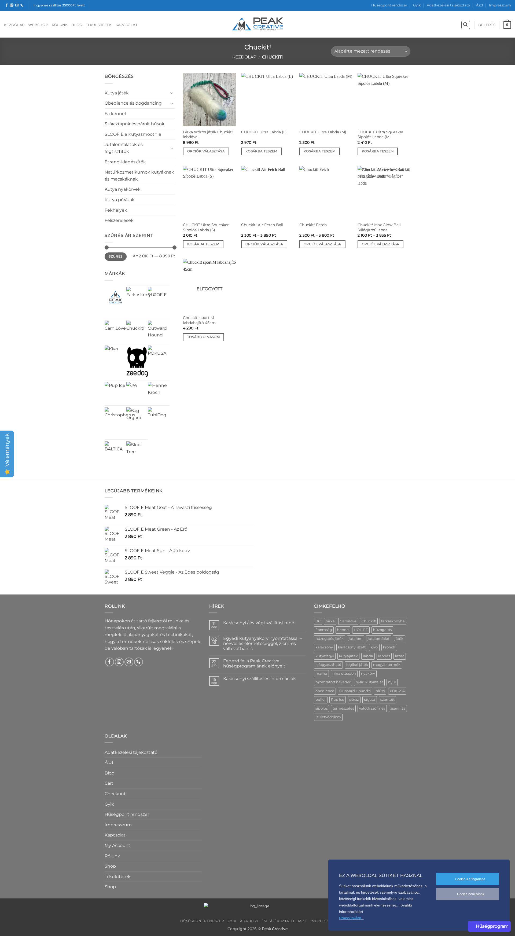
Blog (76, 25)
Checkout (115, 793)
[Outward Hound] (159, 331)
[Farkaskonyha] (141, 302)
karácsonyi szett (352, 647)
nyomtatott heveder (333, 682)
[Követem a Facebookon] (6, 5)
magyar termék (386, 665)
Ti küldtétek (99, 25)
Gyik (417, 5)
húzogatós (382, 630)
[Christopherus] (120, 422)
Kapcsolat (126, 25)
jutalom (356, 639)
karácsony (324, 647)
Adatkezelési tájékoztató (448, 5)
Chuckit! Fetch (313, 224)
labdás (384, 656)
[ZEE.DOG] (137, 362)
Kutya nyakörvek (123, 189)
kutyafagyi (324, 656)
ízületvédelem (328, 717)
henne (343, 630)
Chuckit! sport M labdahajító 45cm (199, 320)
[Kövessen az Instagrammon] (11, 5)
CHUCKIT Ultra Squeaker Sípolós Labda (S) (206, 227)
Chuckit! (369, 621)
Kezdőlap (14, 25)
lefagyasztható (328, 665)
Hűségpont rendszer (389, 5)
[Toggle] (172, 93)
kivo (374, 647)
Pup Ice (337, 700)
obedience (324, 691)
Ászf (479, 5)
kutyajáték (348, 656)
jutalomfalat (378, 639)
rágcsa (369, 700)
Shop (110, 866)
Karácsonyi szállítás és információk (259, 678)
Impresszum (500, 5)
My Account (117, 845)
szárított (387, 700)
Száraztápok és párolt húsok (134, 123)
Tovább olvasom (203, 337)
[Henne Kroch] (159, 392)
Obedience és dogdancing (133, 103)
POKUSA (397, 691)
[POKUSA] (159, 356)
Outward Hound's (354, 691)
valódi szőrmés (372, 708)
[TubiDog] (159, 418)
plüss (380, 691)
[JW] (132, 387)
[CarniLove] (115, 331)
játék (399, 639)
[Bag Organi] (137, 418)
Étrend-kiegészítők (125, 161)
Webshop (38, 25)
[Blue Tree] (137, 452)
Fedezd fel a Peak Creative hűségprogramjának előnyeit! (254, 663)
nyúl (392, 682)
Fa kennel (115, 113)
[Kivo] (111, 352)
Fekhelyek (116, 210)
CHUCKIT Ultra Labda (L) (264, 132)
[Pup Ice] (115, 392)
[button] (465, 25)
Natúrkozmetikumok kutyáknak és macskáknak (139, 176)
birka (330, 621)
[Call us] (22, 5)
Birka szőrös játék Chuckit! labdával (208, 135)
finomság (323, 630)
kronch (389, 647)
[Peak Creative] (115, 297)
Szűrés (115, 256)
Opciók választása (206, 151)
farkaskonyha (393, 621)
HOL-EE (361, 630)
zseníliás (397, 708)
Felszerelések (119, 220)
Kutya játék (117, 93)
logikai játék (357, 665)
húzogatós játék (329, 639)
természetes (343, 708)
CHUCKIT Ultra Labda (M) (322, 132)
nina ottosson (344, 673)
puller (320, 700)
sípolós (321, 708)
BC (318, 621)
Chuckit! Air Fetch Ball (262, 224)
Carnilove (348, 621)
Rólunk (60, 25)
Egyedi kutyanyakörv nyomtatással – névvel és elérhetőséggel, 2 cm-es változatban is (262, 643)
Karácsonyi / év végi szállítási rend (259, 622)
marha (321, 673)
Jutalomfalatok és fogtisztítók (124, 148)
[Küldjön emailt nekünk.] (17, 5)
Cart (109, 783)
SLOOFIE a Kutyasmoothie (133, 134)
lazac (399, 656)
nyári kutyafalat (369, 682)
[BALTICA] (115, 452)
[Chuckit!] (137, 331)
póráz (354, 700)
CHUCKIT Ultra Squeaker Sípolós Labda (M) (380, 135)
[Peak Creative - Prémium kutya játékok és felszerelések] (257, 24)
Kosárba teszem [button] (261, 151)
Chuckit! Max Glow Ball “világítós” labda (379, 227)
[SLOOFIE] (159, 297)
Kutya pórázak (120, 199)
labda (368, 656)
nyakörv (368, 673)
